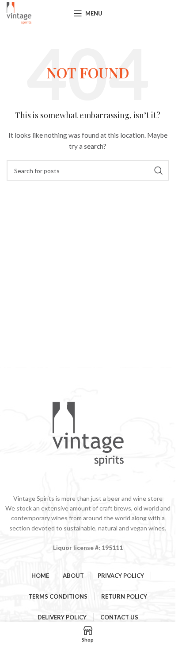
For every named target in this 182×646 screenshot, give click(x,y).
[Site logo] (19, 12)
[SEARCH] (158, 170)
